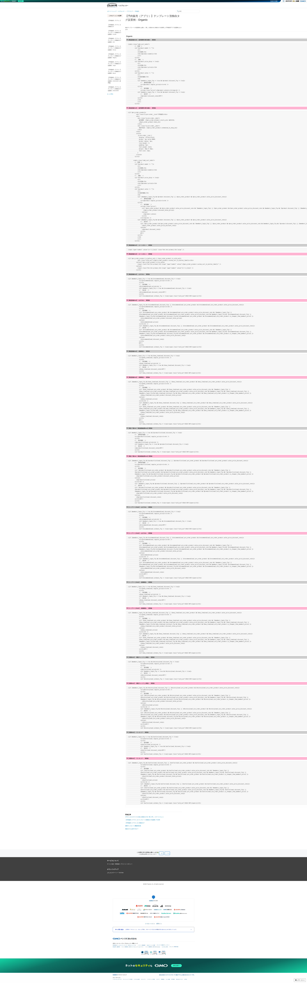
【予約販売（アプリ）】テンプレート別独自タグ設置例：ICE (114, 40)
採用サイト (159, 923)
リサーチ (157, 979)
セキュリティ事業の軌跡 (173, 946)
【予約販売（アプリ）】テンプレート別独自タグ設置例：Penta (114, 48)
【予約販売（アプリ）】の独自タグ (114, 25)
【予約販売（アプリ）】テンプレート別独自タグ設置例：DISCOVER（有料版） (114, 80)
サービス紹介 (110, 864)
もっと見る (110, 94)
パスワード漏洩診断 (141, 945)
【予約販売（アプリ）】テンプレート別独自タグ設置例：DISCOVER (114, 88)
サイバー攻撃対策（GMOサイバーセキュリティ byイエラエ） (133, 946)
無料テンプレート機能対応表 (133, 826)
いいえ (168, 853)
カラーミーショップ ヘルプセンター (116, 11)
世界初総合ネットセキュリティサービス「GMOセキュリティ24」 (124, 945)
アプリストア (130, 11)
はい (162, 853)
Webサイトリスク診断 (151, 945)
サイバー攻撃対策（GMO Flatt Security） (153, 946)
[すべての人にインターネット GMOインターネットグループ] (296, 1)
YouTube (121, 872)
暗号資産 (173, 979)
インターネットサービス (117, 979)
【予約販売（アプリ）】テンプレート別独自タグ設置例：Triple (114, 63)
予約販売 (137, 11)
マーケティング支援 (151, 979)
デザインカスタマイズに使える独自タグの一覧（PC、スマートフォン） (144, 817)
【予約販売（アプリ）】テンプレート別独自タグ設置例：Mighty (114, 55)
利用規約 (117, 864)
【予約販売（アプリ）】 (114, 20)
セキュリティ (143, 979)
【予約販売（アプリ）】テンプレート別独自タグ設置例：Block (114, 71)
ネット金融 (168, 979)
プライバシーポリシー (126, 864)
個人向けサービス (179, 979)
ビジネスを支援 (136, 979)
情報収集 (162, 979)
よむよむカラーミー (112, 872)
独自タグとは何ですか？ (131, 829)
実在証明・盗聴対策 (116, 946)
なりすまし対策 (165, 946)
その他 (185, 979)
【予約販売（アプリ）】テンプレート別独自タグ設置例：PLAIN (114, 32)
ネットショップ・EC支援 (127, 979)
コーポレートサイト (150, 923)
